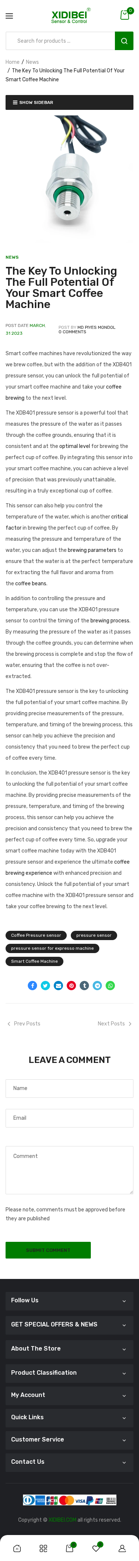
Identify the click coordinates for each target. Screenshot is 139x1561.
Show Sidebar (36, 102)
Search (124, 41)
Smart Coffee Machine (34, 961)
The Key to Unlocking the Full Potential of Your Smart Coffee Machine (61, 287)
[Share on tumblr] (84, 985)
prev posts (27, 1024)
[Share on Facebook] (32, 985)
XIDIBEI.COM (62, 1520)
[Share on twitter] (45, 985)
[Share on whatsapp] (110, 985)
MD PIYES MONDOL (96, 327)
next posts (111, 1024)
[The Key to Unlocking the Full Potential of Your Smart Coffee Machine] (69, 179)
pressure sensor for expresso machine (52, 948)
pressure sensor (94, 935)
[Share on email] (58, 985)
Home (13, 62)
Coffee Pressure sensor (36, 935)
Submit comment (48, 1250)
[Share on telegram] (97, 985)
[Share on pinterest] (71, 985)
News (32, 62)
